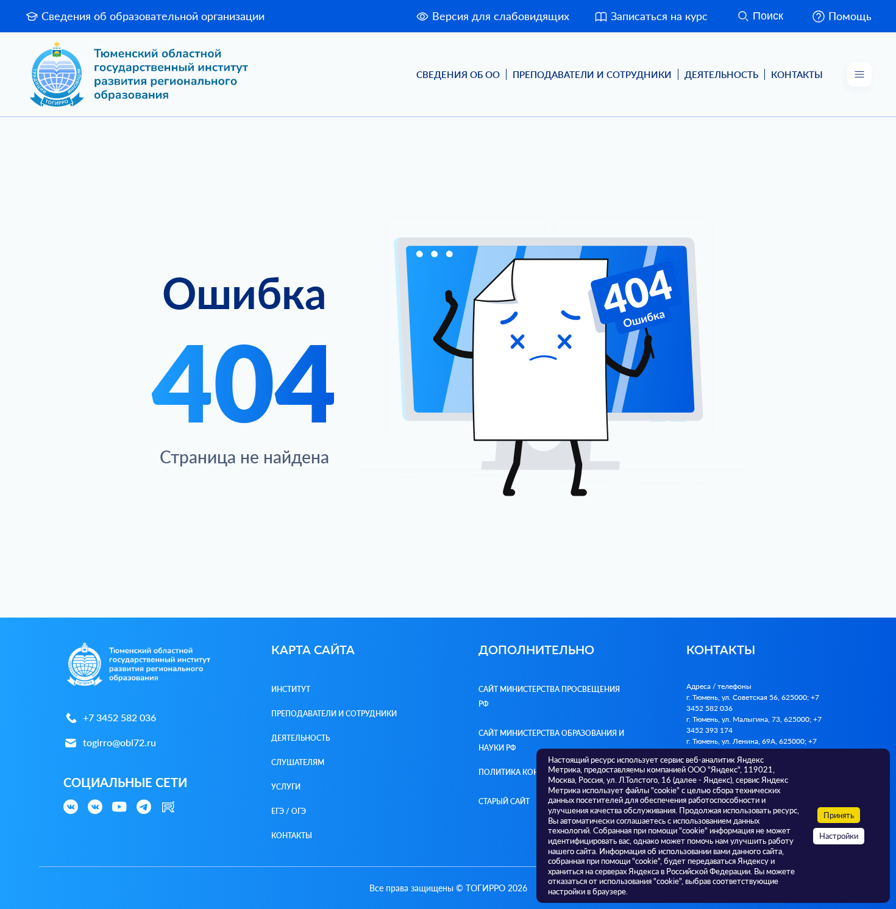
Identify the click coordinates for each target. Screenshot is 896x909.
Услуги (285, 786)
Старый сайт (504, 801)
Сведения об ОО (458, 74)
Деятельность (721, 74)
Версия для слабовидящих (500, 16)
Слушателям (297, 762)
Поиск (768, 16)
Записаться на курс (659, 16)
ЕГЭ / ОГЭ (288, 811)
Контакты (797, 74)
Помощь (850, 16)
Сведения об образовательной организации (153, 16)
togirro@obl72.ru (119, 742)
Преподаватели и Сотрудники (592, 74)
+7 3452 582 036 (119, 717)
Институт (290, 689)
